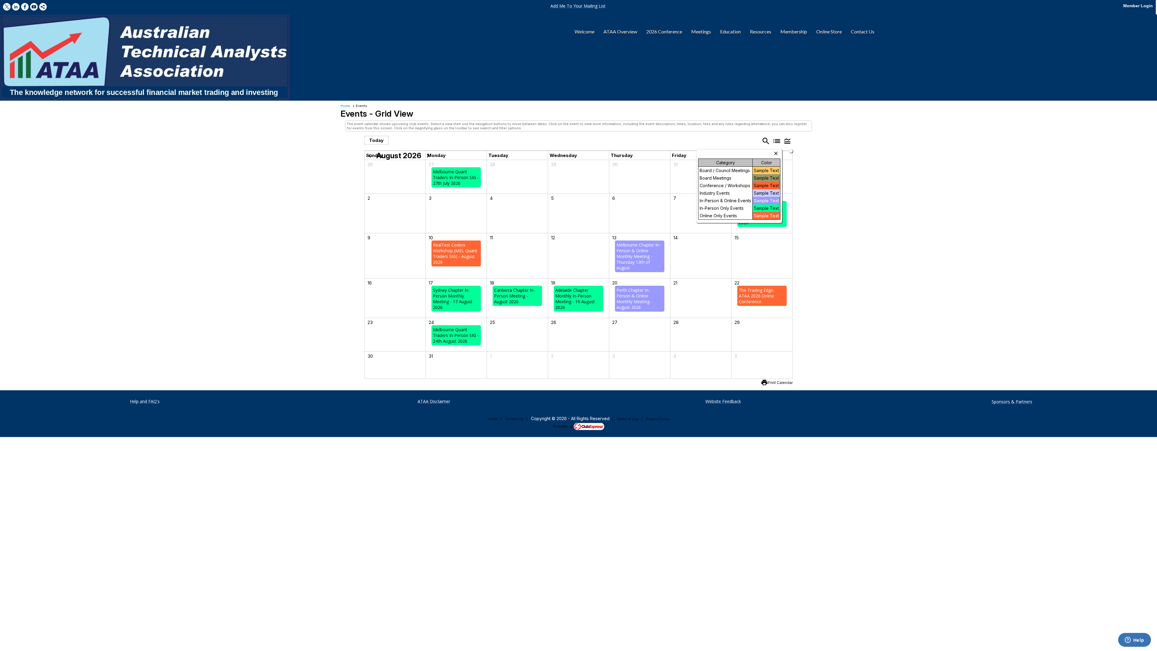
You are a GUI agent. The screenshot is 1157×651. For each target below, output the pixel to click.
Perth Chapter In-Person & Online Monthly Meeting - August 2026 (634, 298)
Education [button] (730, 31)
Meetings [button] (701, 31)
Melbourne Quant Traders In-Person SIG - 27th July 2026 (456, 177)
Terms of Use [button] (628, 419)
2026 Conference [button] (664, 31)
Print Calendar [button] (780, 382)
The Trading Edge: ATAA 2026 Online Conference (756, 295)
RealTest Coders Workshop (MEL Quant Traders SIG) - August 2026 (455, 253)
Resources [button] (760, 31)
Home (345, 106)
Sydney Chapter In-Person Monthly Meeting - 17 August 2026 (452, 298)
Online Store (829, 31)
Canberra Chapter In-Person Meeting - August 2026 (514, 295)
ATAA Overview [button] (620, 31)
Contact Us (514, 419)
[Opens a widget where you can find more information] (1134, 640)
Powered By (563, 426)
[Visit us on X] (7, 7)
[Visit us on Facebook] (25, 7)
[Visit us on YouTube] (34, 7)
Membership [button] (793, 31)
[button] (578, 6)
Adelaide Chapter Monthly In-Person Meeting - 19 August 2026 (575, 298)
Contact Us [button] (862, 31)
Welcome (584, 31)
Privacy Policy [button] (657, 419)
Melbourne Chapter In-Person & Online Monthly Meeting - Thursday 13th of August (638, 256)
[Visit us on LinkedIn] (16, 7)
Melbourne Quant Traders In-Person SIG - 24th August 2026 (456, 335)
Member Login (1138, 5)
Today (376, 140)
